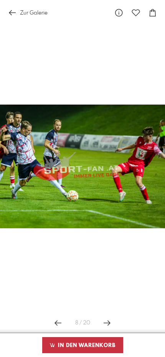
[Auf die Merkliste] (135, 13)
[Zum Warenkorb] (152, 13)
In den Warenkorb (86, 345)
